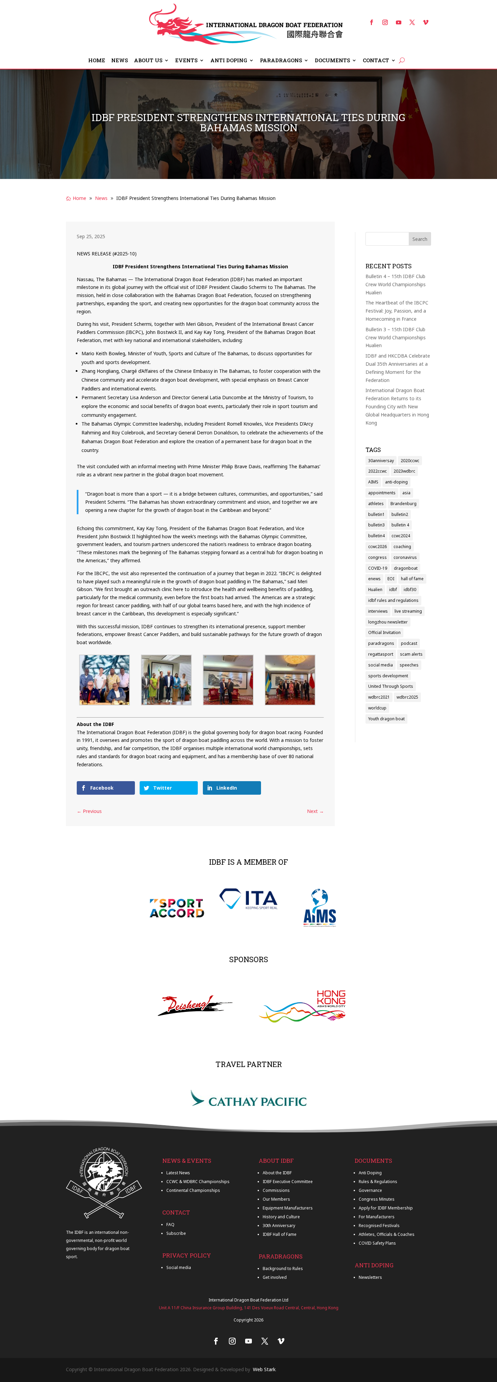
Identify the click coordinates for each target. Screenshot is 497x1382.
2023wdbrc (404, 471)
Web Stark (264, 1369)
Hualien (375, 589)
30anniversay (381, 460)
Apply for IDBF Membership (386, 1208)
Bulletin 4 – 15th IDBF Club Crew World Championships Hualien (395, 284)
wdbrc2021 (379, 697)
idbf (393, 589)
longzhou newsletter (388, 622)
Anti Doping (228, 61)
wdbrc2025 (407, 697)
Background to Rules (283, 1268)
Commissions (276, 1190)
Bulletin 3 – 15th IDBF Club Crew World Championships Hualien (395, 337)
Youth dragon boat (386, 719)
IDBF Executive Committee (288, 1181)
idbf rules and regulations (393, 600)
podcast (409, 643)
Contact (376, 61)
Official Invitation (384, 632)
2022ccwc (377, 471)
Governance (370, 1190)
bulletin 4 (400, 525)
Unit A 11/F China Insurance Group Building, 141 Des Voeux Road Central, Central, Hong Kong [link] (248, 1308)
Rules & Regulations (378, 1181)
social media (380, 665)
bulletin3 (376, 525)
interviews (378, 611)
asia (406, 493)
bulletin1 (376, 514)
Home (96, 61)
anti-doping (396, 482)
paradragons (381, 643)
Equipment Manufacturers (288, 1208)
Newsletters (370, 1277)
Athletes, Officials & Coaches (387, 1234)
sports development (388, 676)
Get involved (275, 1277)
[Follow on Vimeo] (425, 22)
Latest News (178, 1173)
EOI (390, 579)
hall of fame (412, 579)
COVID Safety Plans (377, 1243)
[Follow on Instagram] (385, 22)
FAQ (170, 1224)
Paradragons (281, 61)
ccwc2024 (401, 536)
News (119, 61)
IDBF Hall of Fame (280, 1234)
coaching (402, 546)
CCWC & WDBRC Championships (198, 1181)
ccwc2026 (377, 546)
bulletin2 (400, 514)
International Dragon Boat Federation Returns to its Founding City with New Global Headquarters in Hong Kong (397, 406)
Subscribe (176, 1233)
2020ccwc (410, 460)
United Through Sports (390, 686)
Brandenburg (403, 503)
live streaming (408, 611)
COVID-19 (377, 568)
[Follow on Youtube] (398, 22)
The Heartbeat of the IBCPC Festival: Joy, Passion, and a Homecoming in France (396, 310)
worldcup (377, 708)
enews (374, 579)
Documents (332, 61)
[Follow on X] (412, 22)
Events (186, 61)
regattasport (380, 654)
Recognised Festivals (379, 1225)
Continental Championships (193, 1190)
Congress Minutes (377, 1199)
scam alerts (411, 654)
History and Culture (281, 1217)
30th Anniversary (279, 1225)
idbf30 (410, 589)
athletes (376, 503)
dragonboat (406, 568)
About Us (148, 61)
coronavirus (405, 557)
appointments (382, 493)
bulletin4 (376, 536)
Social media (178, 1267)
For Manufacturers (377, 1217)
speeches (409, 665)
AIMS (373, 482)
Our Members (276, 1199)
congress (377, 557)
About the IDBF (277, 1173)
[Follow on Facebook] (371, 22)
